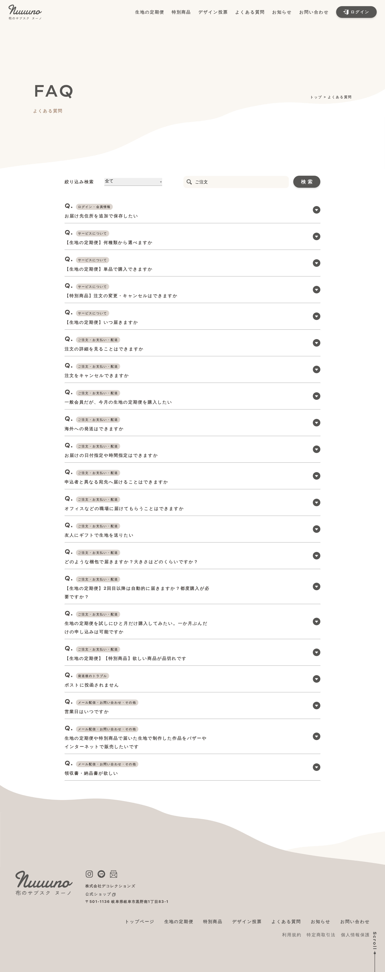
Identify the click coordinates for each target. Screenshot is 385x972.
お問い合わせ (314, 12)
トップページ (140, 921)
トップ (316, 97)
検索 (308, 182)
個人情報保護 (355, 934)
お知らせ (282, 12)
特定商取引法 (321, 934)
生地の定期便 (149, 12)
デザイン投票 (213, 12)
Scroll (374, 941)
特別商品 (181, 12)
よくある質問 (250, 12)
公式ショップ (98, 894)
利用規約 (292, 934)
